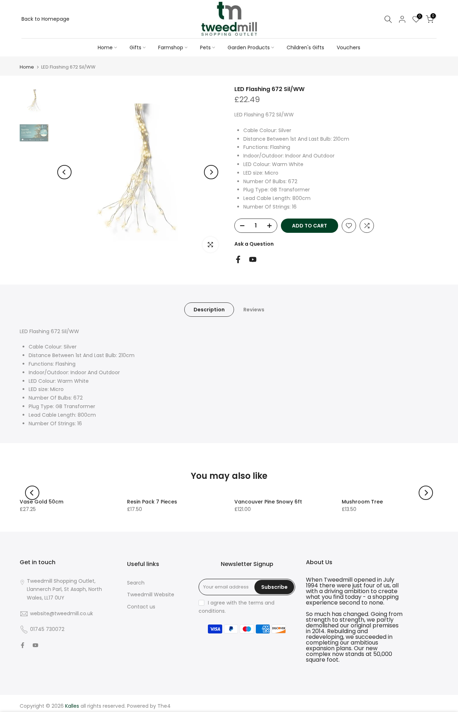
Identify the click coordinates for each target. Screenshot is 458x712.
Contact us (141, 606)
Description (209, 309)
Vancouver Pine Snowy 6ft (268, 501)
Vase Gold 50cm (41, 501)
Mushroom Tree (362, 501)
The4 (164, 706)
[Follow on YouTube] (253, 259)
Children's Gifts (305, 47)
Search (136, 582)
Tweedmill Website (150, 594)
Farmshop (170, 47)
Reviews (253, 309)
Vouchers (348, 47)
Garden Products (249, 47)
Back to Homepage (45, 18)
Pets (205, 47)
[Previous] (64, 172)
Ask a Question (254, 243)
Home (105, 47)
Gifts (135, 47)
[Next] (211, 172)
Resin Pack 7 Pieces (152, 501)
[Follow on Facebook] (238, 259)
